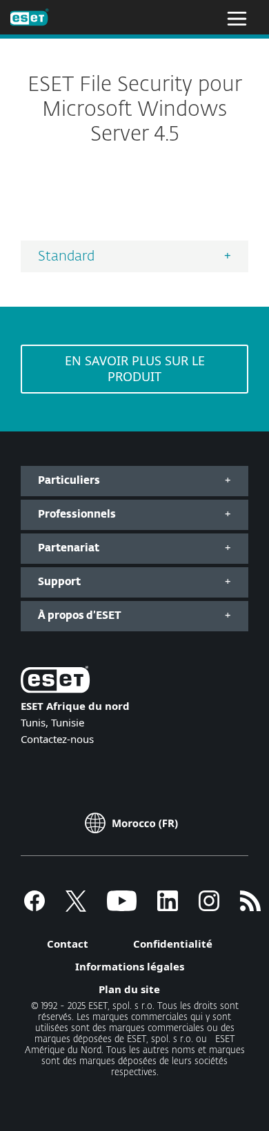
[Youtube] (121, 907)
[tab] (134, 256)
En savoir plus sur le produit (135, 368)
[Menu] (237, 17)
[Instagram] (209, 907)
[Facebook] (34, 907)
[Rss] (250, 907)
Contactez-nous (57, 739)
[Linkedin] (167, 907)
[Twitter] (76, 907)
